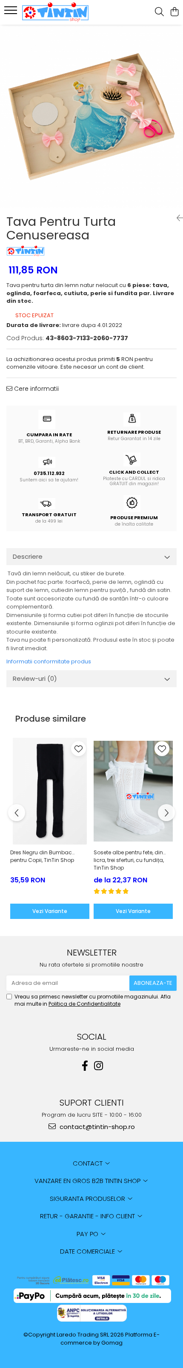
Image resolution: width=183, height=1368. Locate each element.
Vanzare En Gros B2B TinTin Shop (88, 1180)
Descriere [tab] (28, 556)
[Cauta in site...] (159, 12)
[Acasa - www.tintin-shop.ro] (55, 12)
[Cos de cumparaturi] (174, 12)
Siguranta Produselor (88, 1198)
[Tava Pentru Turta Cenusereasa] (91, 116)
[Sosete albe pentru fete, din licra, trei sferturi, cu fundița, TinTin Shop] (133, 791)
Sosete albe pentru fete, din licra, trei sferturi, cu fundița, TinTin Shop (129, 860)
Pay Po (88, 1233)
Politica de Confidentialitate (84, 1003)
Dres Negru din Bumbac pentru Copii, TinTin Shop (42, 856)
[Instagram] (98, 1065)
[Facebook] (85, 1065)
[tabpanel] (91, 116)
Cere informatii (35, 388)
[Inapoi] (176, 218)
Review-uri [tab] (35, 678)
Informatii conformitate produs (48, 661)
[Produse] (11, 12)
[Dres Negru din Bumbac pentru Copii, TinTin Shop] (49, 791)
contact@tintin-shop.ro (96, 1126)
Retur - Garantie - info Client (88, 1216)
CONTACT (88, 1163)
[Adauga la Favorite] (78, 748)
